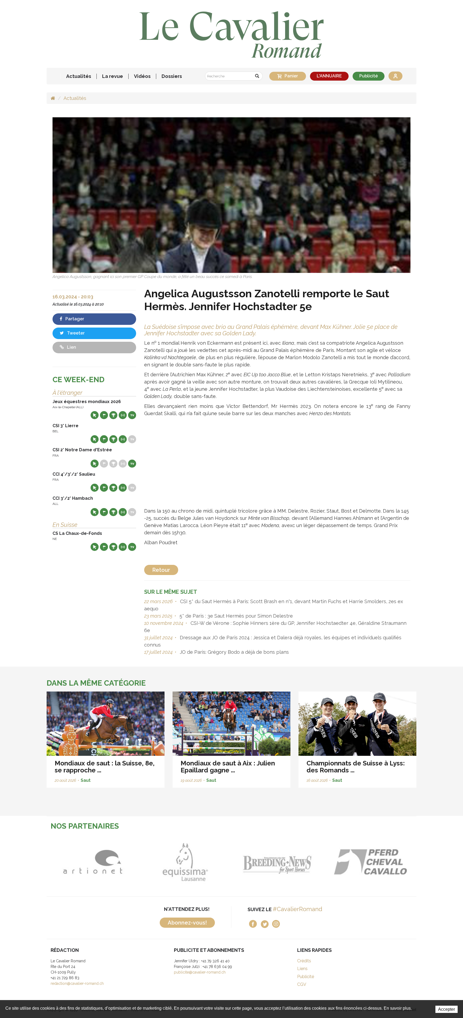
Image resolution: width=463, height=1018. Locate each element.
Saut (86, 780)
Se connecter (395, 76)
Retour (161, 570)
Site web (95, 415)
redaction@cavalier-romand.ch (77, 983)
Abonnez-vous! (187, 922)
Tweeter (75, 333)
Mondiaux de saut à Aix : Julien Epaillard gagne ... (228, 766)
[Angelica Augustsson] (231, 195)
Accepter (446, 1009)
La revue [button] (112, 76)
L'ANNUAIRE (329, 75)
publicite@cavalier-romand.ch (200, 972)
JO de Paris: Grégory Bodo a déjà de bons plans (233, 652)
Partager (74, 318)
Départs (104, 415)
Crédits (304, 960)
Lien (71, 347)
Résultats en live (123, 415)
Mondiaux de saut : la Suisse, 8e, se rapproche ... (105, 766)
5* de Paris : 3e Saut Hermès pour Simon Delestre (235, 616)
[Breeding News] (189, 861)
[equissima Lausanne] (97, 861)
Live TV (132, 415)
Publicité (368, 75)
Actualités (78, 76)
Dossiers (172, 76)
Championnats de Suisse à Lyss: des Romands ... (356, 766)
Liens (302, 968)
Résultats (113, 415)
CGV (301, 984)
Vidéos (142, 76)
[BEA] (282, 861)
